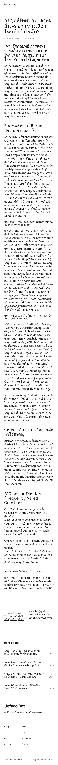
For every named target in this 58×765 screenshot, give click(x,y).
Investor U (18, 38)
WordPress (49, 759)
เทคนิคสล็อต (21, 309)
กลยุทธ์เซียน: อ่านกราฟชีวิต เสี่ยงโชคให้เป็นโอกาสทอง (22, 687)
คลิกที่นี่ (34, 113)
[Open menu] (52, 4)
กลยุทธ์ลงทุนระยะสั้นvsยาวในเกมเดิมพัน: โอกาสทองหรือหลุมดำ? (23, 664)
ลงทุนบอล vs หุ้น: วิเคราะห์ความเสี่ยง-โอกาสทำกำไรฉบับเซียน (22, 652)
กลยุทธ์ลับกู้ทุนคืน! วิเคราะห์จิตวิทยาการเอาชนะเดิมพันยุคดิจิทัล (40, 614)
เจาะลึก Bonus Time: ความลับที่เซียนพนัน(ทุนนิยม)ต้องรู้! (14, 616)
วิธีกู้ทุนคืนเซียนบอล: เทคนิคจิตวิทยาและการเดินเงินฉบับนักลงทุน (24, 675)
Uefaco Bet (10, 4)
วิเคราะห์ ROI (30, 38)
